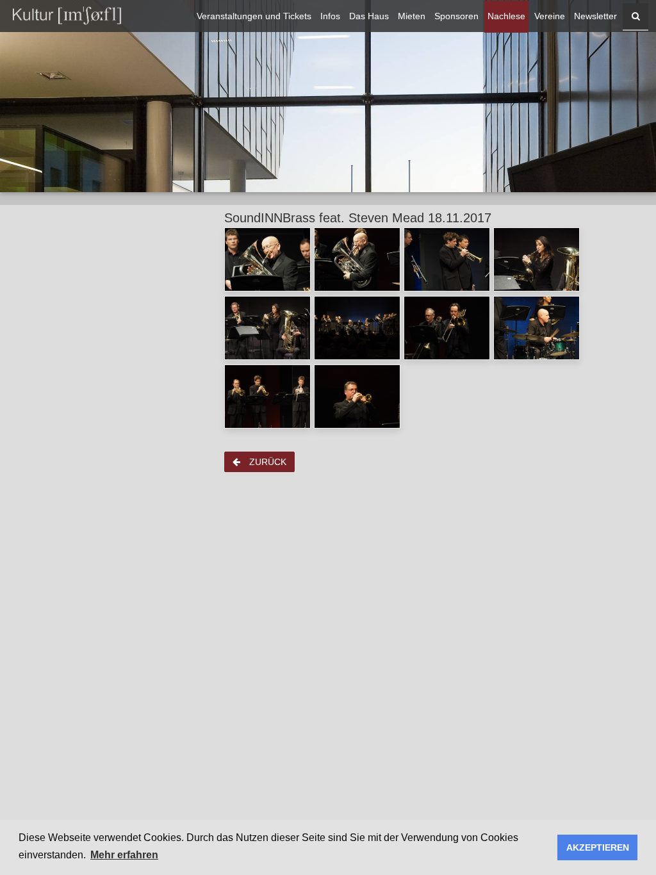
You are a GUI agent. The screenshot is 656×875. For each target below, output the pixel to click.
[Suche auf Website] (635, 17)
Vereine (549, 16)
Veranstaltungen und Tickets (254, 16)
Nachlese (506, 16)
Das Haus (369, 16)
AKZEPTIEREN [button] (597, 847)
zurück (266, 462)
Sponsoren (456, 16)
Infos (330, 16)
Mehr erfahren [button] (124, 854)
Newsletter (595, 16)
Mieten (411, 16)
